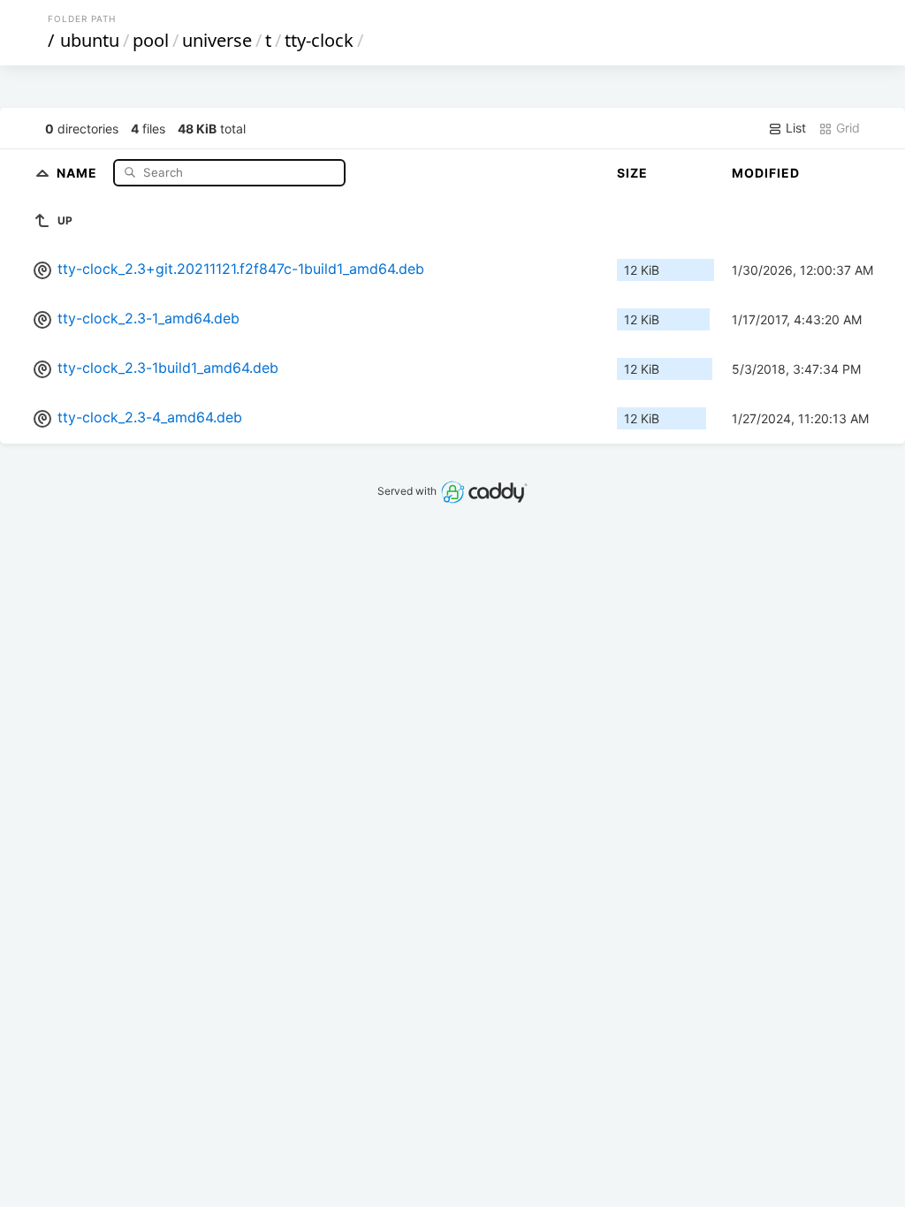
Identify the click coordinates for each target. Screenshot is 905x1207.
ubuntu (89, 40)
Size (632, 172)
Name (79, 171)
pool (151, 40)
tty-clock (319, 40)
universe (217, 40)
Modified (766, 172)
